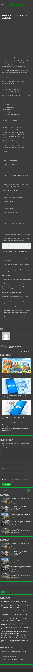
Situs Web (4, 474)
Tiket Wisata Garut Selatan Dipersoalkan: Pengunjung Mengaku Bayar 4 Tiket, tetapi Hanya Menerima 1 (21, 508)
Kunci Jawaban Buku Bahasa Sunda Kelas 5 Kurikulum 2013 (12, 346)
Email (4, 468)
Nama (4, 463)
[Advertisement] (16, 38)
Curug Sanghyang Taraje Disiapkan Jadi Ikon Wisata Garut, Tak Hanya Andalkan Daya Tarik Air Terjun (20, 530)
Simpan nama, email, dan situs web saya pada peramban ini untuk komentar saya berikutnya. (16, 480)
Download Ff (13, 656)
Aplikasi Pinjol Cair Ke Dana (16, 659)
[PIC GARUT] (16, 4)
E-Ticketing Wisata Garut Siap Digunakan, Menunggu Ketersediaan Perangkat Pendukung (21, 523)
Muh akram (4, 659)
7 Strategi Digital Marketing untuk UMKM (13, 375)
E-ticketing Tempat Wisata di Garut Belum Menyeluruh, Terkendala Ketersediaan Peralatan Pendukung (21, 500)
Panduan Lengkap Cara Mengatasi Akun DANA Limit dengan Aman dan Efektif (15, 396)
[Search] (28, 490)
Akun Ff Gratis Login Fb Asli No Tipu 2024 (17, 651)
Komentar (5, 447)
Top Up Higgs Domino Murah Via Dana (19, 662)
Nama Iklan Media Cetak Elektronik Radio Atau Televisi (20, 350)
